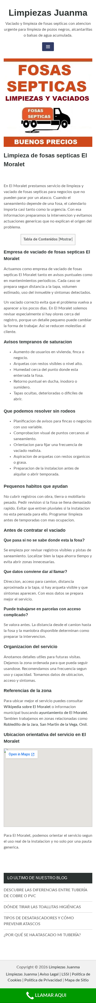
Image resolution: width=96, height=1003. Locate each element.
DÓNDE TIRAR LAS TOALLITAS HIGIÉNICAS (42, 907)
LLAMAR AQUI (50, 995)
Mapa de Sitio (77, 980)
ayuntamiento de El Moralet (63, 713)
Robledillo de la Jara (21, 724)
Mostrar (66, 239)
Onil (83, 724)
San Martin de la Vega (58, 724)
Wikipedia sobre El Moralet (27, 707)
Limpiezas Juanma (48, 13)
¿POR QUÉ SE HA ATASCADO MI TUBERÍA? (42, 935)
